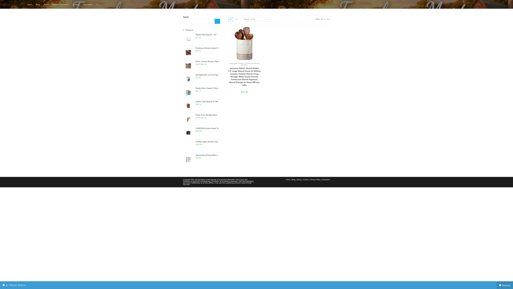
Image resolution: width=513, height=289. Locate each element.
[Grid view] (230, 19)
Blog (293, 180)
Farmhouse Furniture (236, 63)
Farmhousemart (11, 4)
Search (186, 17)
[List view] (236, 19)
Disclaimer (326, 180)
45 (322, 19)
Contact (306, 180)
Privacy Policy (315, 180)
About (299, 180)
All (328, 19)
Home (288, 180)
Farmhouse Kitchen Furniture (250, 64)
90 (325, 19)
